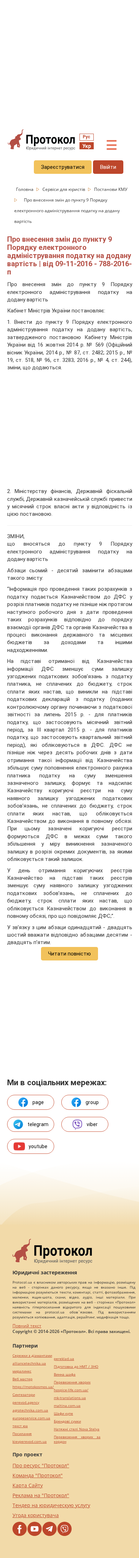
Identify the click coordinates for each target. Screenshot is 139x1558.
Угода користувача (35, 1515)
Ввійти (108, 167)
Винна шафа (65, 1374)
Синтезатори (23, 1394)
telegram (37, 1124)
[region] (69, 64)
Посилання (22, 1433)
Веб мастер (22, 1379)
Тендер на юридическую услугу (51, 1505)
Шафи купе (63, 1413)
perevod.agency (25, 1402)
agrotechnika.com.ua (30, 1410)
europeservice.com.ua (31, 1418)
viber (92, 1124)
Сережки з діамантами (32, 1355)
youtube (38, 1146)
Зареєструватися (62, 167)
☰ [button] (111, 145)
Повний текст (26, 1326)
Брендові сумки (67, 1421)
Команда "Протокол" (37, 1475)
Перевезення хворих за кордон (77, 1439)
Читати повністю (69, 954)
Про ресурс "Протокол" (40, 1465)
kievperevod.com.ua (29, 1441)
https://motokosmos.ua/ (33, 1387)
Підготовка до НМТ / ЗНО (76, 1366)
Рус (86, 136)
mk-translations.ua (70, 1398)
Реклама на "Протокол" (40, 1495)
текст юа (20, 1426)
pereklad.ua (64, 1358)
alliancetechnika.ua (29, 1363)
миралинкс (21, 1371)
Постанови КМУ (110, 189)
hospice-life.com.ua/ (71, 1390)
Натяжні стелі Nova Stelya (76, 1429)
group (92, 1102)
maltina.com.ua (67, 1405)
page (38, 1102)
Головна (25, 189)
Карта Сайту (27, 1485)
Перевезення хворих (72, 1382)
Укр (86, 146)
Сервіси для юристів (64, 189)
